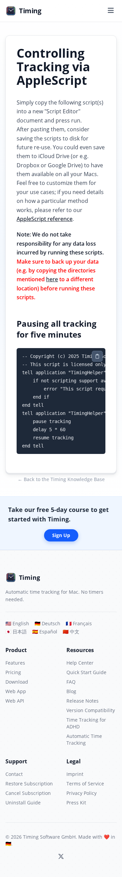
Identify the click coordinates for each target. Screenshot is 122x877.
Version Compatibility (90, 710)
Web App (15, 691)
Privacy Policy (81, 793)
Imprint (74, 774)
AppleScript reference (45, 219)
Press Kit (76, 802)
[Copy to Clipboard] (97, 356)
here (52, 279)
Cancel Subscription (28, 793)
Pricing (13, 672)
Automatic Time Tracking (84, 739)
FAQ (71, 682)
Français (79, 623)
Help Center (80, 663)
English (17, 623)
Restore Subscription (29, 783)
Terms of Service (85, 783)
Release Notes (82, 701)
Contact (14, 774)
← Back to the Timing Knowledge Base (61, 479)
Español (44, 631)
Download (16, 682)
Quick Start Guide (86, 672)
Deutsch (47, 623)
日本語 (16, 631)
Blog (71, 691)
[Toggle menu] (111, 11)
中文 (71, 631)
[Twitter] (61, 857)
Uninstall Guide (23, 802)
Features (15, 663)
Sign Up (61, 535)
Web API (14, 701)
